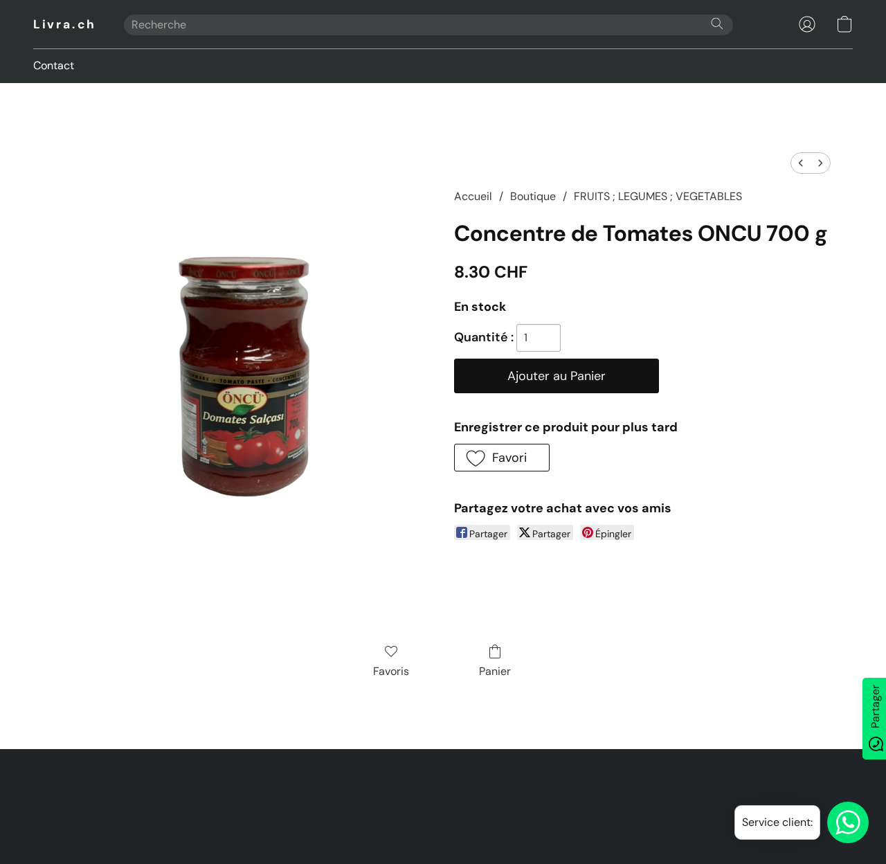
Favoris (391, 671)
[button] (64, 24)
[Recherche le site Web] (717, 23)
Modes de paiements (399, 803)
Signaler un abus (497, 803)
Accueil (473, 196)
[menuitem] (801, 163)
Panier (495, 671)
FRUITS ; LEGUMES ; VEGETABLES (658, 196)
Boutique (533, 196)
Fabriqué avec (443, 826)
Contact (53, 65)
